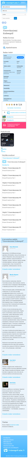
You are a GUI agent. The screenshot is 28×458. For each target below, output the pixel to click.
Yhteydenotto (7, 444)
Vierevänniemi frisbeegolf (11, 158)
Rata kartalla (20, 57)
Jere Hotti (13, 360)
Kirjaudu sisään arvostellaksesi (18, 112)
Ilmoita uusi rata (8, 445)
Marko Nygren (14, 274)
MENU (23, 2)
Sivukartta (6, 438)
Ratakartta (10, 117)
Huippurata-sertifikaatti (11, 447)
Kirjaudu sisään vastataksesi (11, 269)
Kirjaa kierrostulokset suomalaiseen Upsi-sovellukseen (13, 125)
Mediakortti (7, 441)
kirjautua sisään (14, 425)
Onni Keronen (14, 247)
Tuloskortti (10, 120)
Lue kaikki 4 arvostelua (14, 108)
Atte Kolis (12, 382)
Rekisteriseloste (8, 440)
